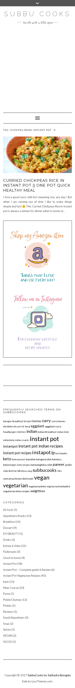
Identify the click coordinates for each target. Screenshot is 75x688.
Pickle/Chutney (12, 599)
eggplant (37, 426)
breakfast (17, 421)
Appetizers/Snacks (14, 516)
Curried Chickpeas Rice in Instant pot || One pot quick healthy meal (37, 185)
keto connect (18, 459)
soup (29, 471)
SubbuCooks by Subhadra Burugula (49, 675)
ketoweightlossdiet (41, 464)
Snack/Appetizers (13, 617)
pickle (68, 464)
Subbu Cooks (37, 14)
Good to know (12, 557)
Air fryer (8, 509)
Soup (6, 623)
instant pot (44, 438)
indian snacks (22, 440)
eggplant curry (53, 426)
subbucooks (44, 470)
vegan (41, 477)
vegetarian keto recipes (16, 491)
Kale (24, 681)
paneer (59, 464)
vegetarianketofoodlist (58, 486)
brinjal (27, 421)
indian (31, 431)
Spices (7, 629)
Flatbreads (9, 551)
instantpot (10, 446)
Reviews (8, 611)
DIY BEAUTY (11, 533)
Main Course (11, 587)
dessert (18, 426)
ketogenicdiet (43, 459)
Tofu (59, 471)
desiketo (8, 426)
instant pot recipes (17, 453)
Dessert (8, 527)
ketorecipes (9, 464)
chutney (36, 421)
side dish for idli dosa (15, 470)
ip (53, 452)
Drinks (7, 539)
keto (7, 458)
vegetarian (15, 485)
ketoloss (57, 459)
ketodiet (30, 459)
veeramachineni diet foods (18, 478)
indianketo (8, 440)
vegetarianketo (37, 486)
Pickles (7, 605)
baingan (7, 421)
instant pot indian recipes (40, 445)
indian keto (63, 431)
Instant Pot (10, 563)
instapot (41, 452)
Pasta (6, 593)
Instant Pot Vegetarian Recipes (21, 575)
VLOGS (7, 641)
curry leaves (58, 421)
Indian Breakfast (47, 431)
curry (46, 420)
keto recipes (23, 464)
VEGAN (7, 635)
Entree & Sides (12, 546)
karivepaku (61, 453)
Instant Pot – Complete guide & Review (27, 569)
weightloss (37, 491)
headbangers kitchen (14, 431)
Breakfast (9, 521)
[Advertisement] (37, 66)
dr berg (26, 426)
